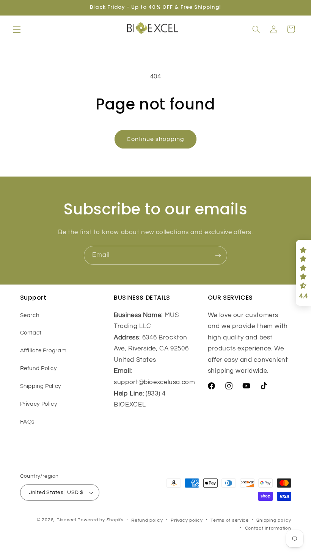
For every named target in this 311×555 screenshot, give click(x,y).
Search (29, 315)
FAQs (27, 422)
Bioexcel (66, 520)
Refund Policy (38, 368)
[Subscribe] (218, 255)
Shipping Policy (40, 386)
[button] (16, 29)
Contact (31, 333)
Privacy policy (187, 520)
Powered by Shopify (100, 520)
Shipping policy (273, 520)
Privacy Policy (38, 404)
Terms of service (229, 520)
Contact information (268, 528)
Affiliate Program (43, 350)
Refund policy (147, 520)
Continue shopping (156, 139)
